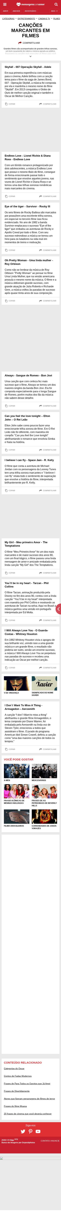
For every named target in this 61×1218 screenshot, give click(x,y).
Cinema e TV (44, 19)
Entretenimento (26, 19)
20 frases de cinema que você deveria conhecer (28, 1113)
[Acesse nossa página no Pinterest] (30, 1131)
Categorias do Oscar (14, 1068)
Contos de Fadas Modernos (18, 1076)
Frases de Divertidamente (17, 1091)
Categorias (8, 19)
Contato (45, 1141)
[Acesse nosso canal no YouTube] (38, 1131)
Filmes (56, 19)
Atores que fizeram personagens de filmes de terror (29, 1098)
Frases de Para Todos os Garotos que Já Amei (27, 1083)
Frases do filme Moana (15, 1106)
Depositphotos (28, 1143)
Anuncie (55, 1141)
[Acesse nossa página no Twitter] (23, 1131)
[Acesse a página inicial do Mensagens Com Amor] (30, 4)
